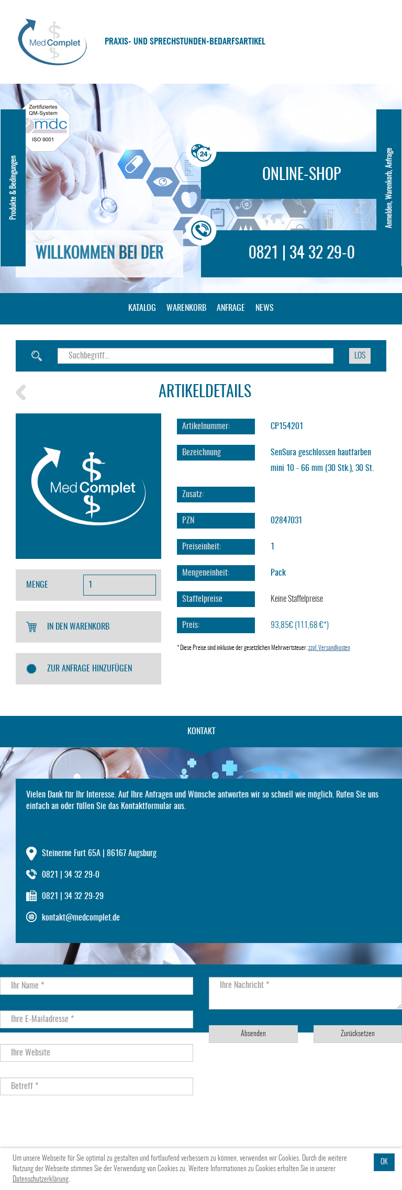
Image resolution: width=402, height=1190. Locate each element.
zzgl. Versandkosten (329, 648)
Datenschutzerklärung (41, 1179)
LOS (359, 356)
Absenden (253, 1034)
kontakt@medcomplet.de (81, 918)
